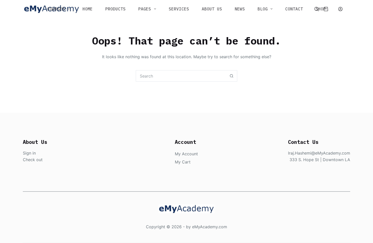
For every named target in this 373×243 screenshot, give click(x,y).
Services (179, 8)
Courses (56, 8)
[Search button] (231, 75)
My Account (186, 153)
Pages (144, 8)
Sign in (29, 153)
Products (115, 8)
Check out (33, 159)
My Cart (183, 161)
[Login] (340, 9)
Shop (321, 8)
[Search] (316, 9)
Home (87, 8)
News (240, 8)
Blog (263, 8)
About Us (212, 8)
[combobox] (181, 76)
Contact (294, 8)
